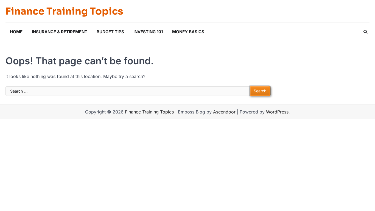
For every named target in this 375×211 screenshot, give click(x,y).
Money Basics (188, 31)
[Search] (365, 32)
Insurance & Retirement (59, 31)
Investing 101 (148, 31)
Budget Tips (110, 31)
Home (16, 31)
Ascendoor (224, 112)
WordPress (277, 112)
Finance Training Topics (64, 11)
